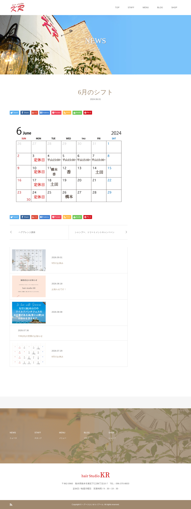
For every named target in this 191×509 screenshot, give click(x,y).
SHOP (174, 7)
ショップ (112, 438)
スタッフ (38, 438)
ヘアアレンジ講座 (27, 232)
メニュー (62, 438)
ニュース (13, 438)
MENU (146, 7)
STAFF (131, 7)
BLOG (160, 7)
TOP (117, 7)
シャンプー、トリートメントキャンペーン (94, 232)
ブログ (86, 438)
